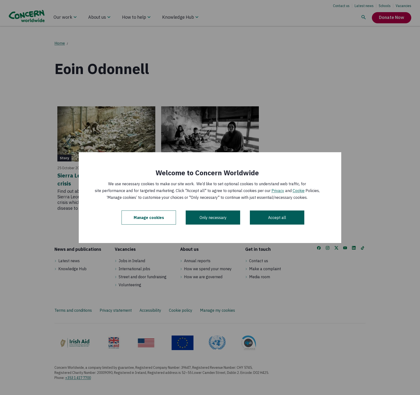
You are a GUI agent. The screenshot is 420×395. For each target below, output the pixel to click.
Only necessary (213, 217)
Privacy (277, 190)
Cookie (299, 190)
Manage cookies (149, 217)
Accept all (277, 217)
